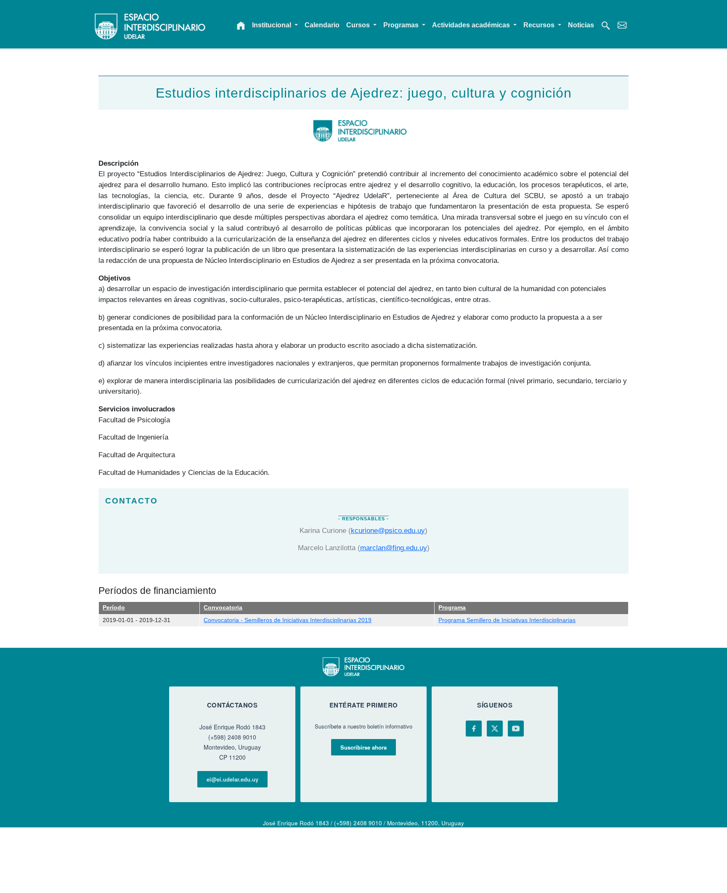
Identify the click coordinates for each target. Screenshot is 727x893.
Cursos (358, 25)
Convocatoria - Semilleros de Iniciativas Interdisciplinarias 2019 (287, 620)
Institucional (272, 25)
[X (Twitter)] (495, 729)
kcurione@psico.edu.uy (388, 530)
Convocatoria (223, 607)
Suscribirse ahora (363, 747)
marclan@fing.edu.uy (393, 547)
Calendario (322, 25)
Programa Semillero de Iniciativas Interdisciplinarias (507, 620)
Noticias (581, 25)
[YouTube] (516, 729)
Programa (452, 607)
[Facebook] (474, 729)
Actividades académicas (472, 25)
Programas (401, 25)
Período (114, 607)
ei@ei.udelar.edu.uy (232, 779)
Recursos (539, 25)
